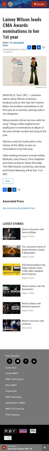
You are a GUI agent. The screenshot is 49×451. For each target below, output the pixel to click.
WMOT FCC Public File (14, 409)
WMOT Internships (13, 397)
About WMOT (11, 385)
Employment (10, 391)
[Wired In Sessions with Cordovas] (11, 325)
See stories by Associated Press (19, 208)
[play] (4, 447)
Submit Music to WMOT (15, 403)
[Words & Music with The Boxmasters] (11, 291)
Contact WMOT (12, 373)
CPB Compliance (12, 415)
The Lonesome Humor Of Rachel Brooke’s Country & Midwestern (34, 249)
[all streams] (45, 447)
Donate (40, 4)
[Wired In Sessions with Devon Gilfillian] (11, 234)
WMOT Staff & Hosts (14, 379)
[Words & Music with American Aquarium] (11, 308)
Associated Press (13, 201)
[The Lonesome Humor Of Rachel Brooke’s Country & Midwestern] (11, 251)
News (8, 181)
